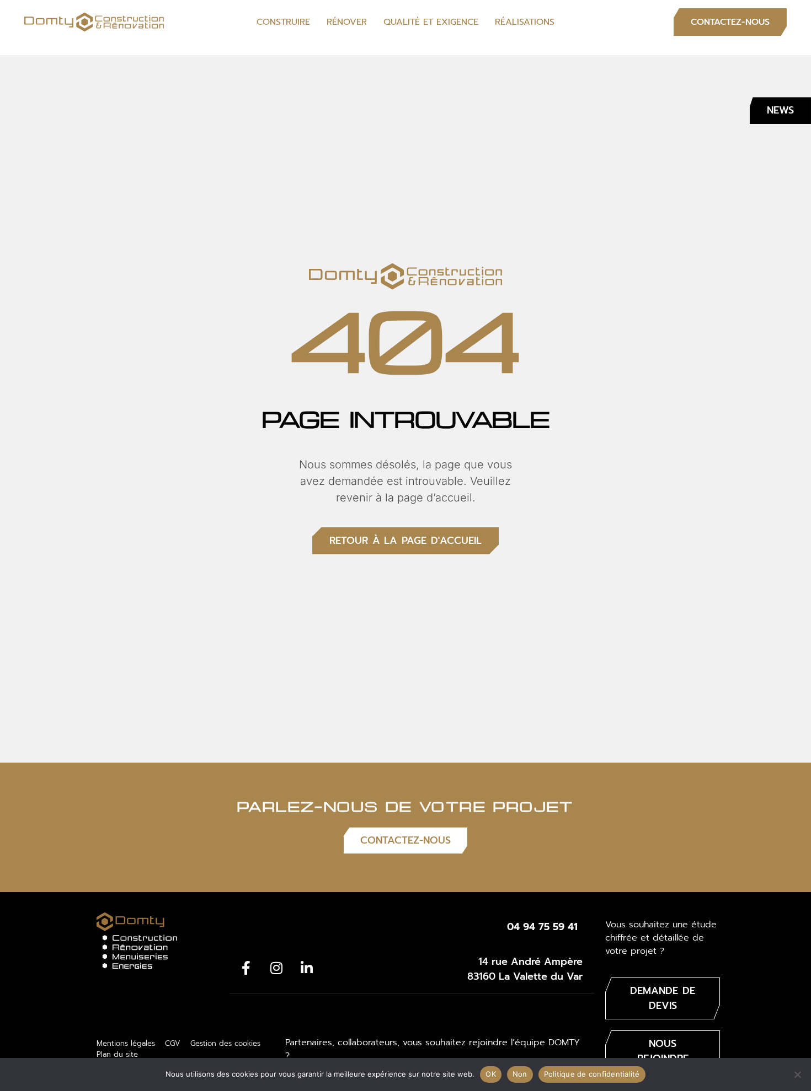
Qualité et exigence (430, 22)
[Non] (797, 1074)
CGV (172, 1043)
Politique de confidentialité (592, 1074)
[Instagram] (276, 968)
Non (520, 1074)
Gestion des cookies (225, 1043)
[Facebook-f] (246, 968)
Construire (283, 22)
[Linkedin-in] (307, 968)
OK (490, 1074)
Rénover (347, 22)
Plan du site (117, 1054)
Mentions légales (126, 1043)
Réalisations (524, 22)
